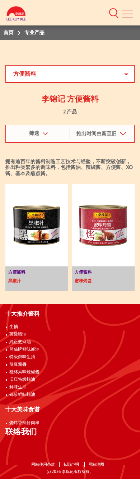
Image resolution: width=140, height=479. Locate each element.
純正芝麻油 (20, 342)
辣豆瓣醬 (18, 364)
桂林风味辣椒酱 (24, 372)
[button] (113, 13)
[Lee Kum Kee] (16, 15)
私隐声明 (71, 464)
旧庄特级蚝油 (22, 380)
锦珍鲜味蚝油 (22, 395)
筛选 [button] (34, 133)
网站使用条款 (43, 464)
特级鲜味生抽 (22, 357)
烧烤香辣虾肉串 (24, 423)
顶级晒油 (18, 334)
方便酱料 (24, 74)
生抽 (13, 327)
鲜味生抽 (18, 387)
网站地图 (96, 464)
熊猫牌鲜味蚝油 (24, 349)
